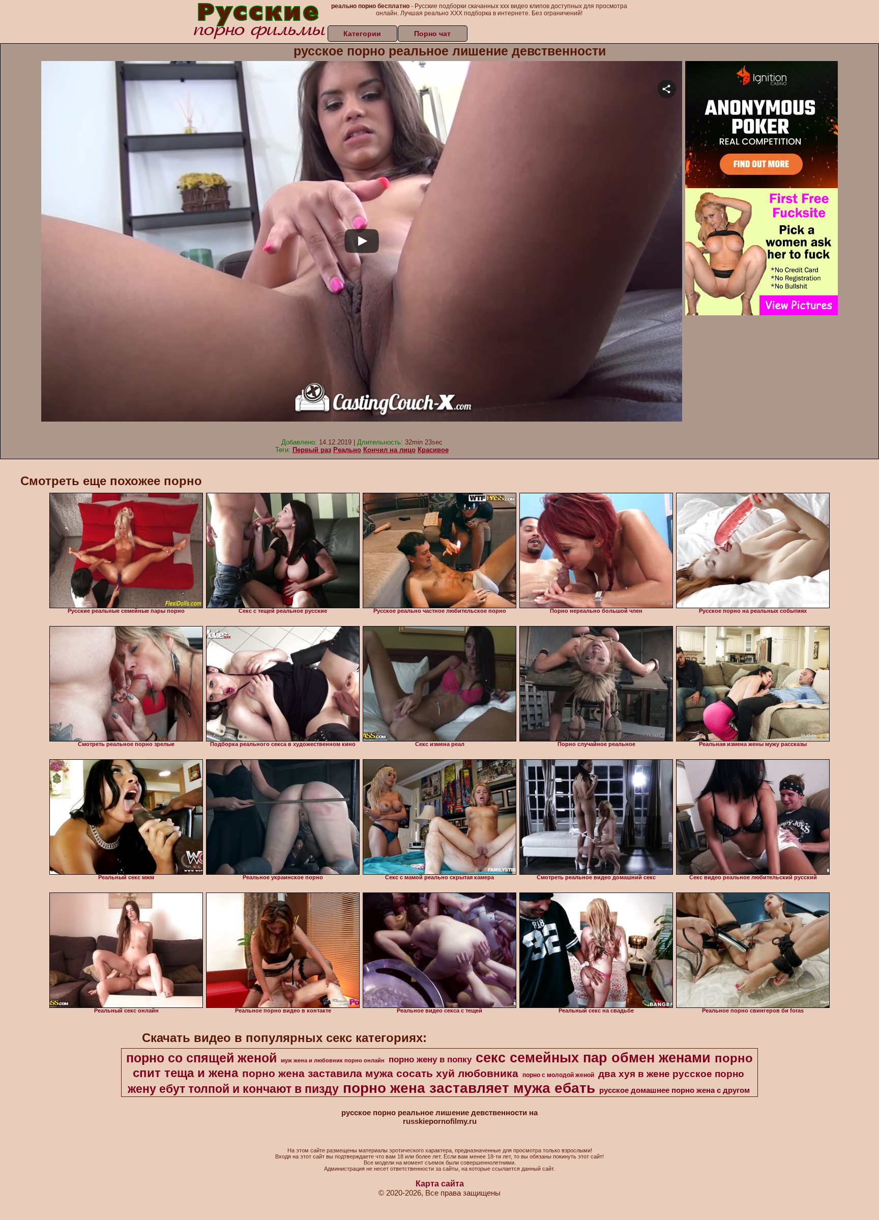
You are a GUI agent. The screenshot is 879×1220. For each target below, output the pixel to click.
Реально (347, 450)
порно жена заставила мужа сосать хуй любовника (380, 1073)
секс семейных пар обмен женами (593, 1057)
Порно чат (432, 33)
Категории (362, 33)
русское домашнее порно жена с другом (674, 1090)
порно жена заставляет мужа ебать (469, 1088)
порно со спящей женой (201, 1058)
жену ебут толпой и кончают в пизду (233, 1088)
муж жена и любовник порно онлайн (333, 1060)
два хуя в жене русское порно (671, 1073)
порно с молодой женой (558, 1075)
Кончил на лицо (389, 450)
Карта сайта (440, 1183)
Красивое (433, 450)
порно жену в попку (430, 1059)
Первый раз (311, 450)
